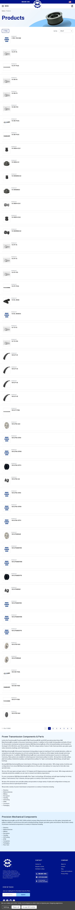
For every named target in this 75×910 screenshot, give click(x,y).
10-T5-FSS (14, 340)
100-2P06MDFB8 (16, 547)
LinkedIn (4, 900)
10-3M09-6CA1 (16, 202)
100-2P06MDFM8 (16, 561)
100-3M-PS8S (15, 685)
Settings (6, 907)
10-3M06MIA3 (15, 189)
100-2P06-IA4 (15, 478)
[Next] (71, 728)
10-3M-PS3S (15, 133)
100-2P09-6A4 (15, 643)
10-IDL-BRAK (15, 299)
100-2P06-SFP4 (16, 519)
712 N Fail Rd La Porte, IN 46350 (42, 881)
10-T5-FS (14, 326)
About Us (63, 864)
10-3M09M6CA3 (16, 230)
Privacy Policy (64, 873)
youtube (10, 900)
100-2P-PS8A (15, 409)
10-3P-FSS (14, 271)
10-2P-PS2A (15, 65)
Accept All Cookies (29, 907)
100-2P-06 (14, 381)
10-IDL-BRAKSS (16, 313)
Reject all (16, 907)
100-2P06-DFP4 (16, 464)
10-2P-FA (14, 51)
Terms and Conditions (66, 871)
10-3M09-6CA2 (16, 216)
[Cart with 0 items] (71, 6)
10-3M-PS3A (15, 120)
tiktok (7, 900)
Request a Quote (39, 866)
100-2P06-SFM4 (16, 505)
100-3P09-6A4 (15, 712)
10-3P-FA (14, 244)
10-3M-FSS (14, 106)
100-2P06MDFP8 (16, 574)
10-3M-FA (14, 78)
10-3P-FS (14, 257)
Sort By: (55, 31)
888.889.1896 (26, 2)
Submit (23, 894)
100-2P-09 (14, 395)
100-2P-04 (14, 368)
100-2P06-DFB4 (16, 437)
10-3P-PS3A (15, 285)
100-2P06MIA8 (15, 588)
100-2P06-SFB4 (16, 492)
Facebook (14, 900)
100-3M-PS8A (15, 671)
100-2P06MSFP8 (16, 629)
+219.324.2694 (42, 877)
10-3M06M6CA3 (16, 175)
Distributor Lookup (39, 869)
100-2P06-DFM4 (16, 450)
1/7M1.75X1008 (16, 37)
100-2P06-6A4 (15, 423)
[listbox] (66, 31)
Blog (62, 869)
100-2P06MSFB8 (16, 602)
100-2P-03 (14, 354)
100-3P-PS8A (15, 698)
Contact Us (38, 864)
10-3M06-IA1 (15, 161)
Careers (63, 866)
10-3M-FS (14, 92)
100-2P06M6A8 (16, 533)
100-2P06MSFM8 (16, 616)
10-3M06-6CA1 (16, 147)
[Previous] (45, 728)
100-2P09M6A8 (16, 657)
